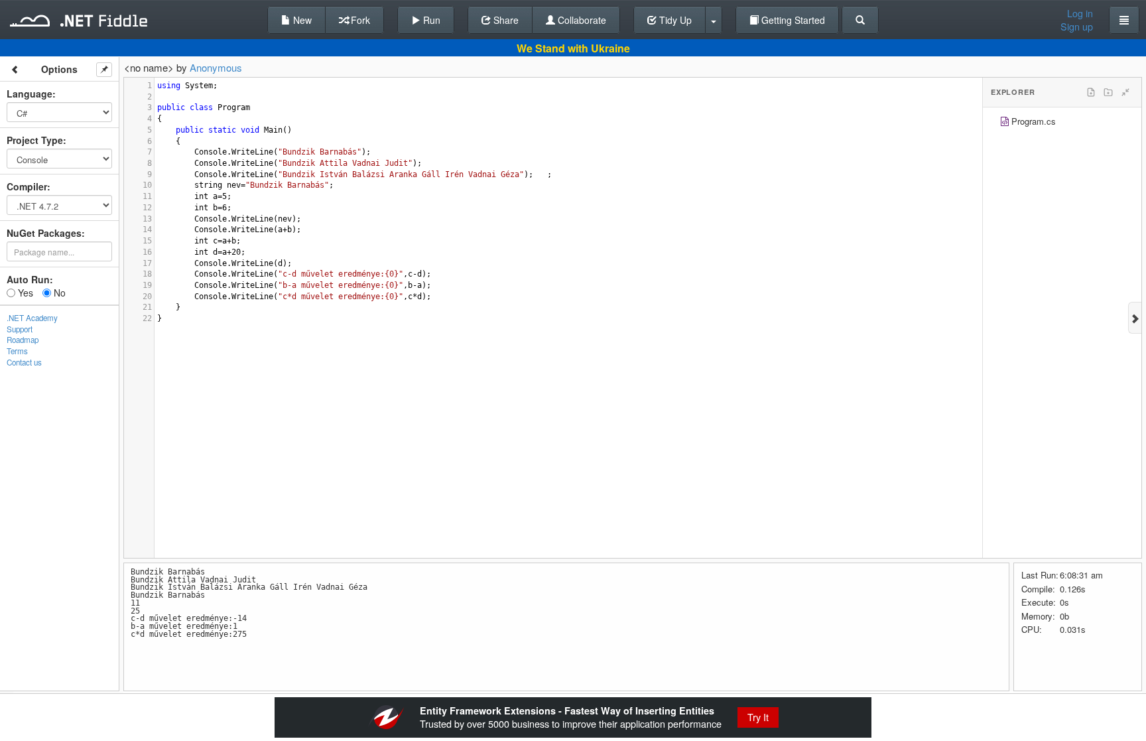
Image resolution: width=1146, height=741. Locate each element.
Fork (359, 20)
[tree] (1062, 123)
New (301, 20)
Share (505, 20)
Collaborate (580, 20)
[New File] (1091, 92)
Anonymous (216, 67)
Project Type (35, 140)
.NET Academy (32, 317)
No (58, 292)
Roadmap (22, 339)
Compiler (27, 186)
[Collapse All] (1125, 92)
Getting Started (792, 20)
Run (430, 20)
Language (29, 93)
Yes (24, 292)
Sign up (1076, 26)
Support (19, 329)
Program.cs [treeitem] (1033, 121)
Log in (1080, 13)
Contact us (24, 362)
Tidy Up (674, 20)
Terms (17, 351)
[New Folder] (1108, 92)
